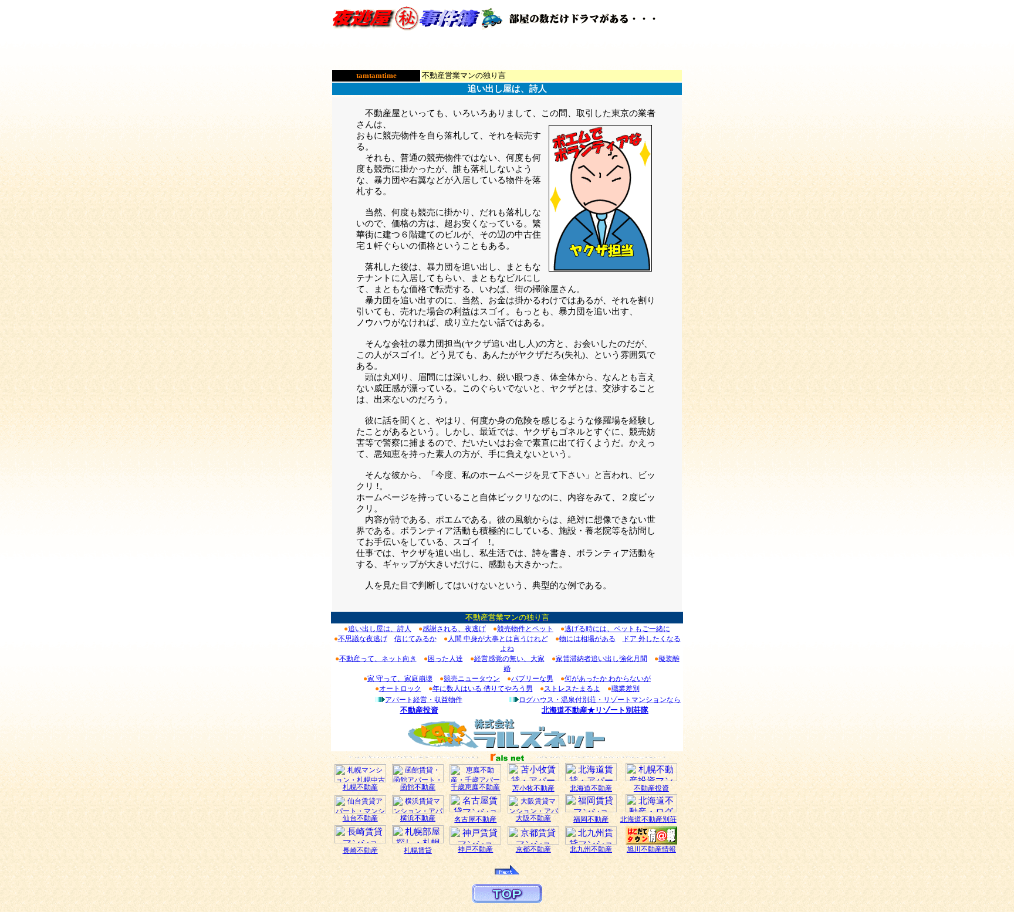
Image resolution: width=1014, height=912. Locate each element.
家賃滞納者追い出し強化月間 (601, 659)
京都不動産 (533, 849)
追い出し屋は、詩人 (379, 629)
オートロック (400, 688)
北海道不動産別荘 (648, 819)
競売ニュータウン (472, 678)
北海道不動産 (591, 788)
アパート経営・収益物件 (423, 700)
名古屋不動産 (475, 819)
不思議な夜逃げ (362, 639)
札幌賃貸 (418, 850)
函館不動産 (417, 787)
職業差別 (625, 688)
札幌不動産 (360, 787)
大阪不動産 (533, 818)
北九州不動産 (591, 849)
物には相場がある (587, 639)
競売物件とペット (525, 629)
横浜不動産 (417, 818)
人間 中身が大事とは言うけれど (498, 639)
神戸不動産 (475, 849)
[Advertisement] (507, 50)
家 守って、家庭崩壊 (399, 678)
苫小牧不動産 (533, 788)
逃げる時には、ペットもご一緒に (617, 629)
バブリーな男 (532, 678)
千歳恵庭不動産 (475, 787)
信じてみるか (415, 639)
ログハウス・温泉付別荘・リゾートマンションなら (600, 700)
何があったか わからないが (608, 678)
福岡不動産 (591, 819)
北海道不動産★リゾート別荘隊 (595, 710)
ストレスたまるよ (572, 688)
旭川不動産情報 (651, 849)
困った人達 (445, 659)
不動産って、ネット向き (378, 659)
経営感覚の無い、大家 (509, 659)
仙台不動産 (360, 818)
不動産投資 (419, 710)
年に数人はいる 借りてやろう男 (482, 688)
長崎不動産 (360, 850)
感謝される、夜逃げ (454, 629)
